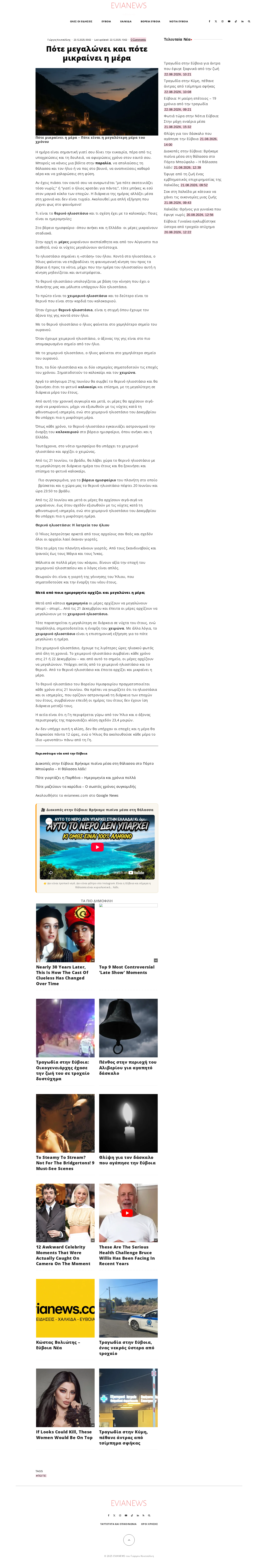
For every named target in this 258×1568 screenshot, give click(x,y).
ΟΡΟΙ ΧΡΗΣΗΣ (149, 1524)
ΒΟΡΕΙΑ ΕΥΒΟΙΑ (150, 21)
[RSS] (143, 1515)
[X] (215, 21)
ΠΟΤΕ (42, 1475)
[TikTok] (236, 21)
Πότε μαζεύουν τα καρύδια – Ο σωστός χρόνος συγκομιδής (86, 786)
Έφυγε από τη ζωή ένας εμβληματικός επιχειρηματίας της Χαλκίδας (193, 179)
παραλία (103, 163)
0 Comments (138, 39)
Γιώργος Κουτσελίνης (58, 39)
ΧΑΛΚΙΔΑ (126, 21)
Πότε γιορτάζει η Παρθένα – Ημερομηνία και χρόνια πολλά (86, 777)
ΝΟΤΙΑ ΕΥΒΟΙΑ (178, 21)
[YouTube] (229, 21)
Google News (107, 795)
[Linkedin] (242, 21)
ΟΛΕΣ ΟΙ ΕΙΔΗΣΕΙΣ (81, 21)
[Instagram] (222, 21)
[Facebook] (209, 21)
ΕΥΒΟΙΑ (106, 21)
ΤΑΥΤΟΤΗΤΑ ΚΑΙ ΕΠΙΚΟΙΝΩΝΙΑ (118, 1524)
